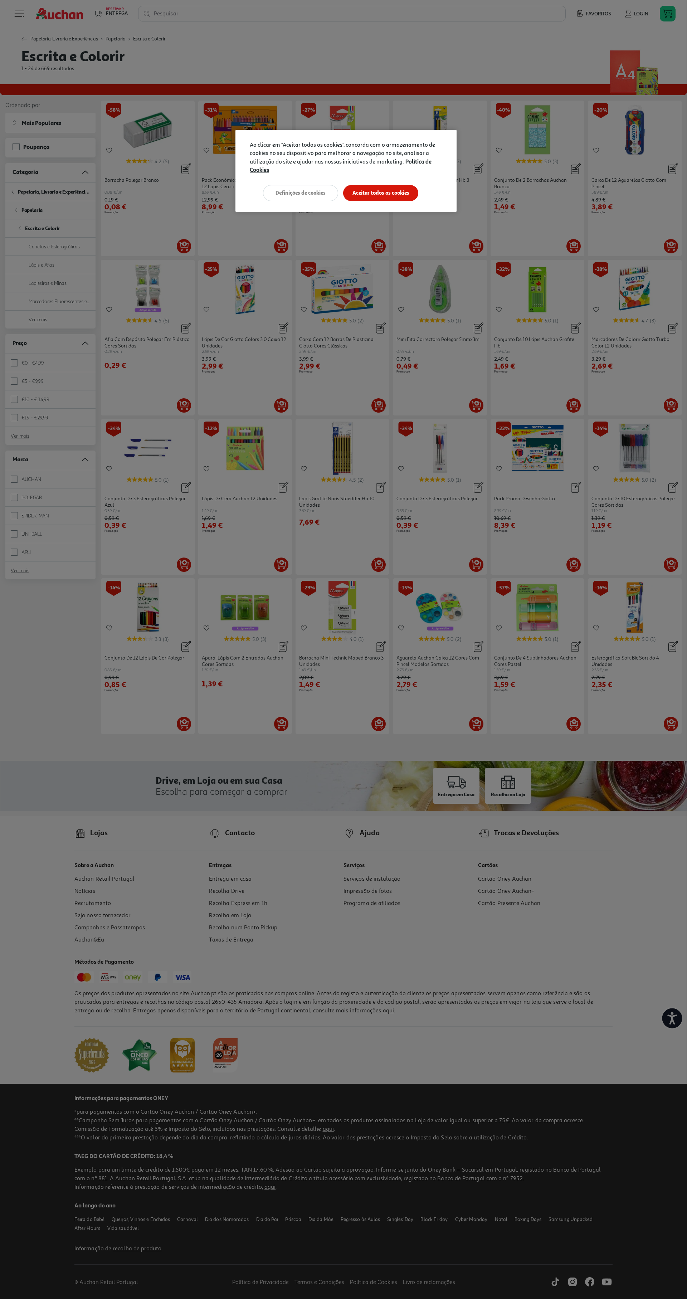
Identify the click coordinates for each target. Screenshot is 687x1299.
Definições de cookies (301, 193)
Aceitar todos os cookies (380, 193)
